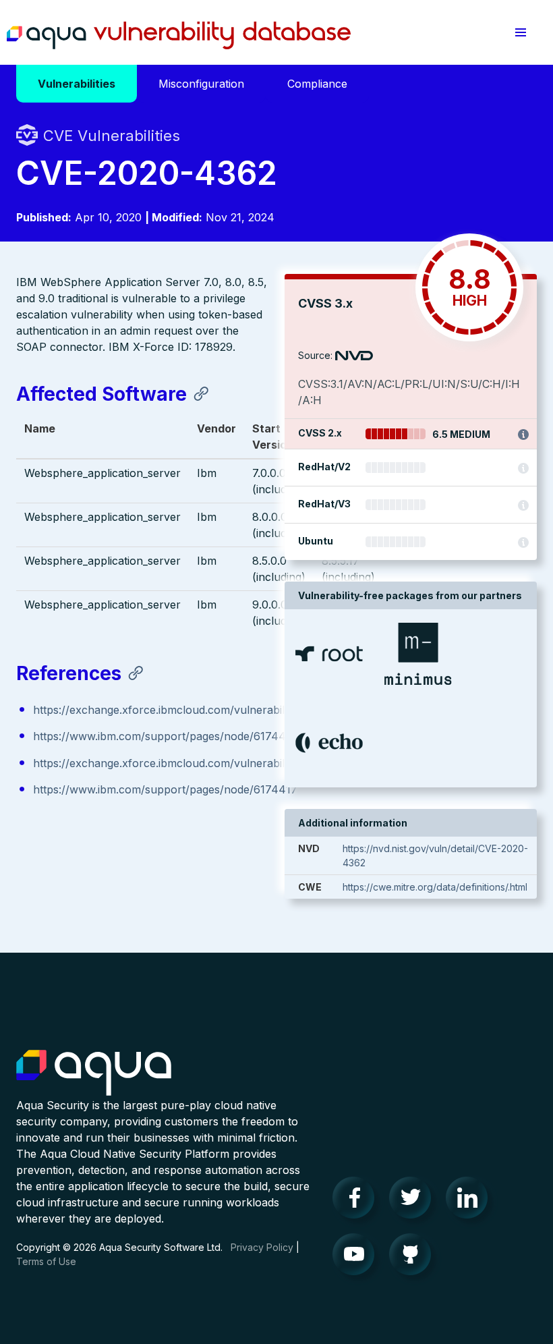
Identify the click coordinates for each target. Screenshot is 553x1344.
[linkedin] (470, 1201)
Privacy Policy (262, 1247)
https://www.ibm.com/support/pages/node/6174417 (165, 736)
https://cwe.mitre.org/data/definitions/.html (435, 887)
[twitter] (414, 1201)
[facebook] (357, 1201)
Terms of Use (46, 1261)
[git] (414, 1257)
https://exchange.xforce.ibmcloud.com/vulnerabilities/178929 (189, 710)
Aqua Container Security (93, 1073)
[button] (520, 32)
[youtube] (357, 1257)
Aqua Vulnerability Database (179, 36)
